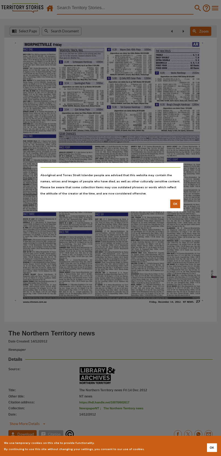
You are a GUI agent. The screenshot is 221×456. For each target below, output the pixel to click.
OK (175, 203)
